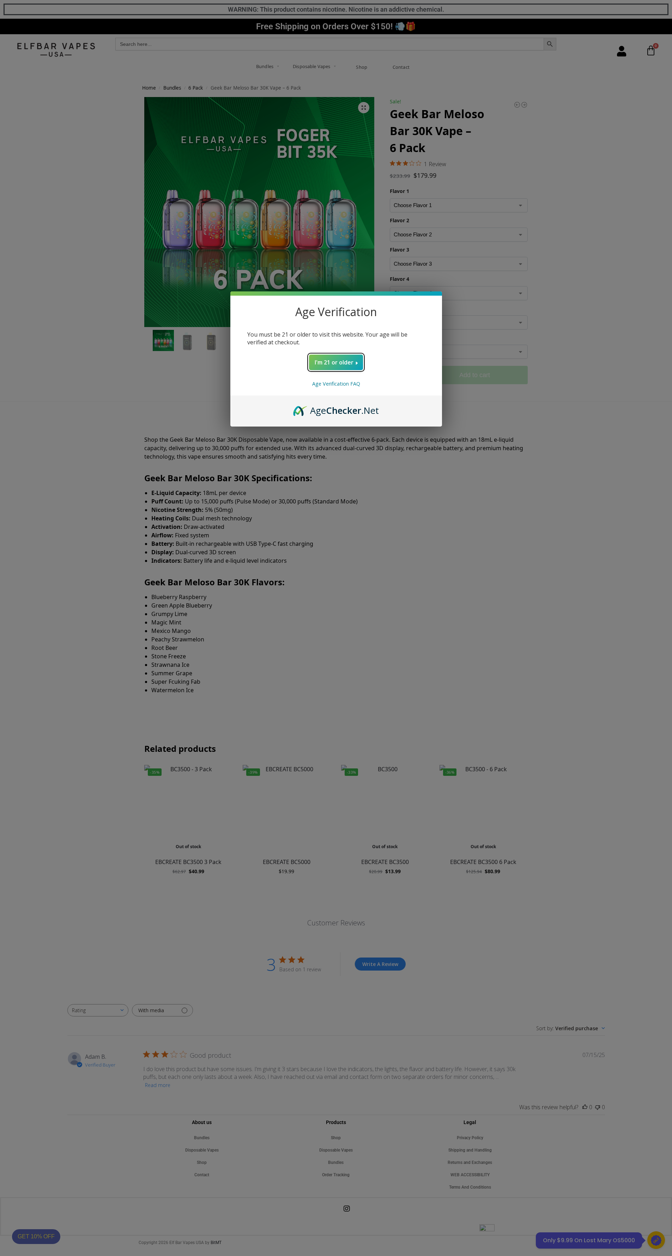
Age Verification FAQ (336, 383)
